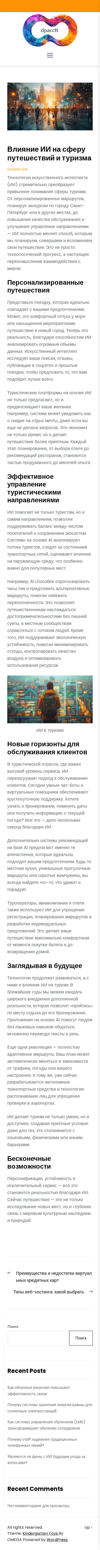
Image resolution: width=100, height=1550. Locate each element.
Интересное (17, 169)
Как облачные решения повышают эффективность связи (39, 1391)
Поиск (13, 1326)
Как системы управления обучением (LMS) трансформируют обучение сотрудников (46, 1425)
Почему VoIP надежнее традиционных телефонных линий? (42, 1442)
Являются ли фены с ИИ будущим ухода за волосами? (46, 1460)
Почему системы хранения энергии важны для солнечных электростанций (50, 1408)
